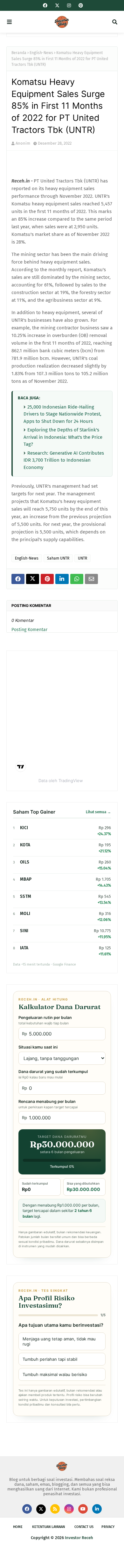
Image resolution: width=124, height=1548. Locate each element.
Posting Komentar (29, 629)
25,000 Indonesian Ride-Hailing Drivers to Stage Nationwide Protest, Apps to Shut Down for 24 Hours (62, 414)
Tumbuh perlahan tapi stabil (50, 1359)
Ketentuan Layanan (48, 1527)
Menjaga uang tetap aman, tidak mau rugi (59, 1341)
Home (18, 1527)
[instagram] (68, 5)
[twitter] (57, 5)
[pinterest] (80, 5)
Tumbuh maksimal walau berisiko (55, 1374)
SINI (24, 930)
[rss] (55, 1509)
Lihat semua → (98, 812)
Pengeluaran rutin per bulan (45, 1020)
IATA (24, 948)
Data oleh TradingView (60, 780)
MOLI (25, 913)
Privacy (107, 1527)
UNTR (82, 558)
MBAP (25, 879)
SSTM (25, 896)
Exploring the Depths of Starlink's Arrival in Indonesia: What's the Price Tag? (63, 437)
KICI (24, 827)
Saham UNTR (58, 558)
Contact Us (83, 1527)
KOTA (25, 845)
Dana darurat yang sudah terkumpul (53, 1074)
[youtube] (83, 1509)
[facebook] (45, 5)
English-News (41, 53)
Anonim (23, 143)
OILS (24, 862)
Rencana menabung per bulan (48, 1104)
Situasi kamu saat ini (38, 1047)
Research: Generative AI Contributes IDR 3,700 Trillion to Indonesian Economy (64, 460)
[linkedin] (97, 1509)
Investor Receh (79, 1537)
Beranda (18, 53)
